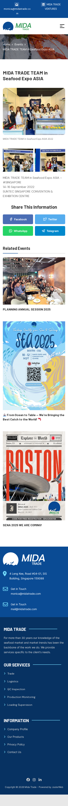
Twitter (52, 219)
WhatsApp (20, 231)
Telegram (53, 231)
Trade (10, 673)
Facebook (20, 219)
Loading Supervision (19, 705)
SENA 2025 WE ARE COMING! (22, 525)
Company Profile (17, 729)
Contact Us (14, 752)
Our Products (15, 736)
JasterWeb (57, 787)
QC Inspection (16, 689)
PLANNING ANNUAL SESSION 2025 (27, 309)
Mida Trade (30, 787)
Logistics (12, 681)
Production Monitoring (21, 697)
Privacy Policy (16, 744)
